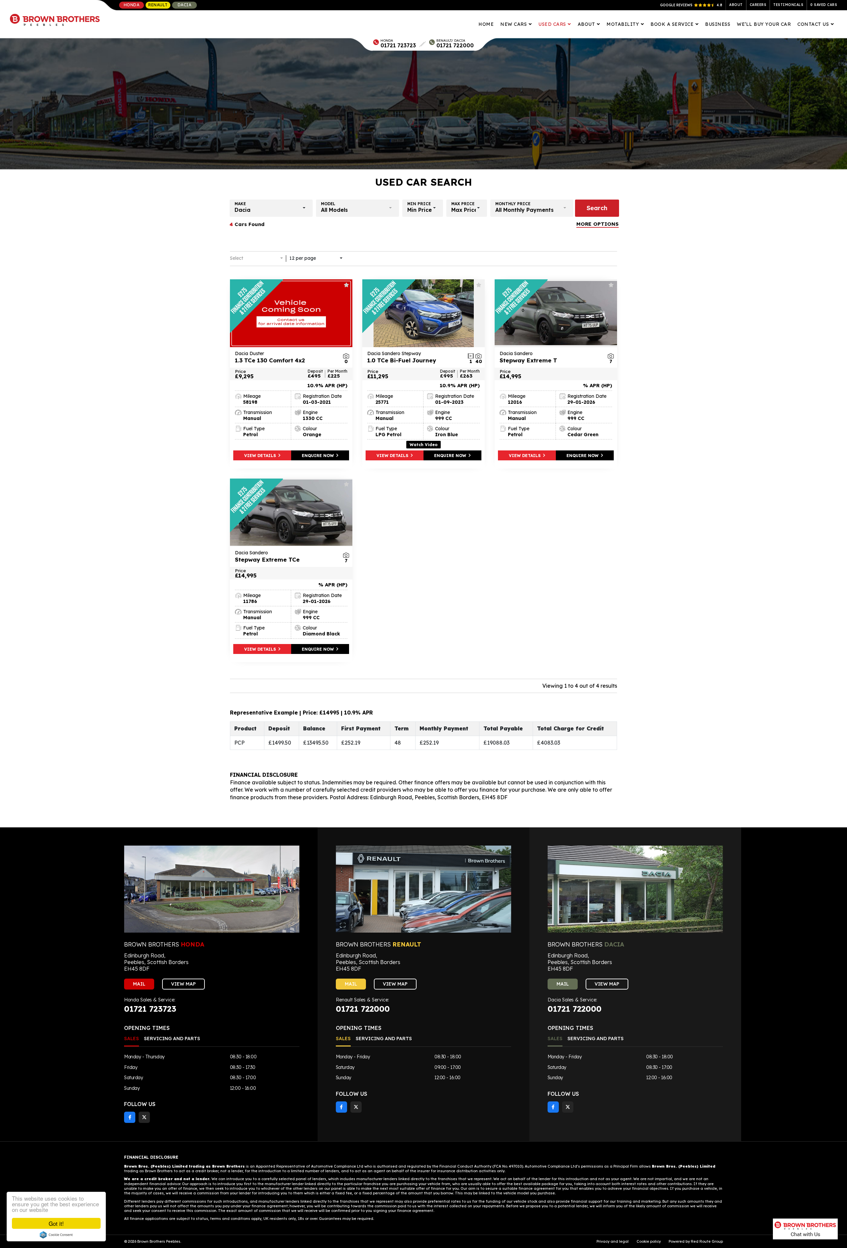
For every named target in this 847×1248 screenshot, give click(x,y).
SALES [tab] (131, 1038)
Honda (132, 4)
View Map (183, 984)
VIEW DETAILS (260, 455)
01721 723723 (398, 45)
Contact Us (813, 24)
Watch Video (423, 444)
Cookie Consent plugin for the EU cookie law (56, 1234)
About (736, 5)
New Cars (514, 24)
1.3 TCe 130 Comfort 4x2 (270, 357)
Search (597, 208)
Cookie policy (649, 1241)
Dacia (185, 4)
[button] (271, 208)
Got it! (56, 1223)
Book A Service (672, 24)
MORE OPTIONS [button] (597, 224)
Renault (158, 4)
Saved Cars (823, 5)
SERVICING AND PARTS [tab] (172, 1038)
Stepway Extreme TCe (267, 556)
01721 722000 (455, 45)
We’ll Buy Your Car (764, 24)
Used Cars (552, 24)
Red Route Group (707, 1241)
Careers (758, 5)
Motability (623, 24)
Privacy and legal (613, 1241)
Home (486, 24)
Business (717, 24)
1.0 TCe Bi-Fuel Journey (401, 357)
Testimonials (788, 5)
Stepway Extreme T (528, 357)
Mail (139, 984)
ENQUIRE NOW (318, 455)
